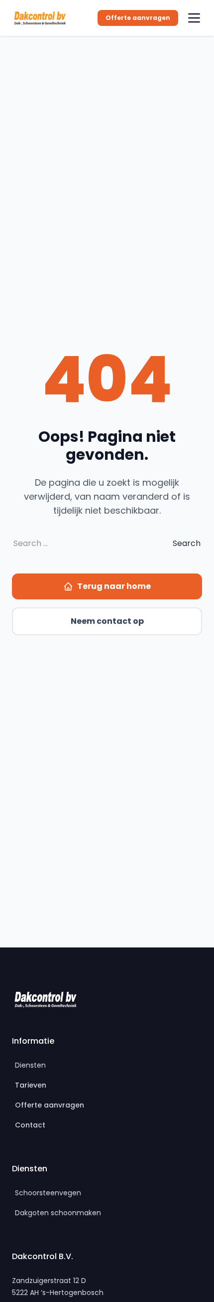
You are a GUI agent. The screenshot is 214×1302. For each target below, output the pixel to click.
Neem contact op (107, 621)
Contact (30, 1125)
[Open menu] (194, 18)
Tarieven (30, 1085)
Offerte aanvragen (138, 17)
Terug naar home (114, 586)
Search (187, 543)
